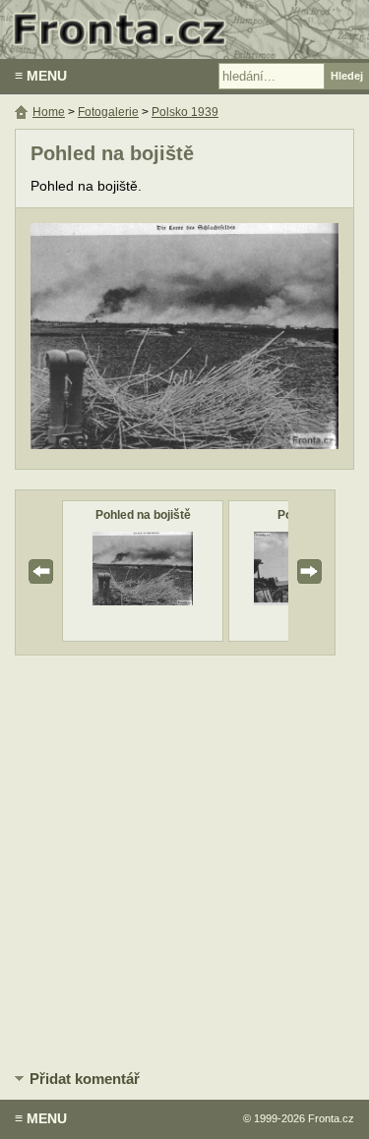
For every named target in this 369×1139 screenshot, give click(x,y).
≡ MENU (41, 76)
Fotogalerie (108, 112)
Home (48, 112)
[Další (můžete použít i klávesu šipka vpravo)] (264, 338)
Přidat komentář (85, 1078)
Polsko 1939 (185, 112)
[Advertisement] (184, 859)
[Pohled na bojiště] (142, 601)
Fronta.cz (331, 1118)
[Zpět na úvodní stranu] (184, 29)
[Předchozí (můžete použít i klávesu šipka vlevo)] (104, 338)
